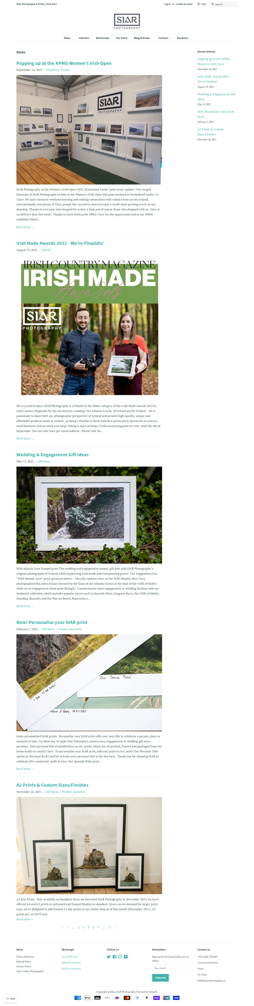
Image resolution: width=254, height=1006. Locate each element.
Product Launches (70, 629)
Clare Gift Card (69, 956)
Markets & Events (58, 70)
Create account (184, 4)
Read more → (25, 227)
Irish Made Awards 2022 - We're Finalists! (60, 243)
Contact (163, 38)
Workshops (102, 38)
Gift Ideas (43, 461)
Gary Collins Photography (30, 971)
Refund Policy (23, 961)
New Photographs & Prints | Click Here (36, 4)
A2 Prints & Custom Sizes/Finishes (52, 785)
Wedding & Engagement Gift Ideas (52, 454)
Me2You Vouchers (71, 968)
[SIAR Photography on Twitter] (109, 957)
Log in (167, 4)
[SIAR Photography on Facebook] (114, 957)
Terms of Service (25, 956)
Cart (203, 4)
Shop (67, 38)
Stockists (182, 38)
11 (109, 927)
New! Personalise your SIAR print (51, 622)
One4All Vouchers (71, 962)
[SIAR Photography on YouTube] (126, 957)
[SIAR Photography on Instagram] (120, 957)
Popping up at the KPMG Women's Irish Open (64, 63)
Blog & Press (142, 38)
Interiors (84, 38)
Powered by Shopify (147, 991)
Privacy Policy (23, 966)
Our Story (122, 38)
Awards (46, 250)
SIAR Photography (125, 991)
